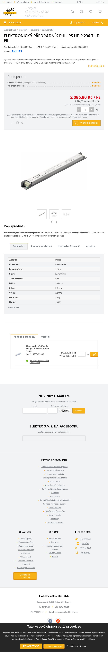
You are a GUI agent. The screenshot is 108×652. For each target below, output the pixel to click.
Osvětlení (35, 30)
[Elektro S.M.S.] (10, 12)
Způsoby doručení (25, 542)
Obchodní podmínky (26, 550)
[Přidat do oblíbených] (12, 123)
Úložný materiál (55, 515)
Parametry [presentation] (19, 246)
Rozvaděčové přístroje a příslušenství (55, 500)
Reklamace (25, 553)
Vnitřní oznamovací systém (55, 547)
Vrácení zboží (25, 557)
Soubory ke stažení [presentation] (41, 246)
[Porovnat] (81, 12)
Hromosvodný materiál (55, 474)
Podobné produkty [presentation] (24, 337)
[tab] (19, 246)
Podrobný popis (95, 66)
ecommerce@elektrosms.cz (66, 612)
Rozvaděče (54, 496)
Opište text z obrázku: (59, 406)
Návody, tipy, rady (41, 2)
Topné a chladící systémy (55, 511)
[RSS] (58, 621)
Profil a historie (55, 538)
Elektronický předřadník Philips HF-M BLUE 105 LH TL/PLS (37, 349)
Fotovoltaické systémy (55, 470)
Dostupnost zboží (26, 546)
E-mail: (34, 406)
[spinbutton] (85, 109)
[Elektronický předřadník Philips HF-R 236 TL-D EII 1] (54, 170)
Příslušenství (47, 30)
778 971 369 (38, 612)
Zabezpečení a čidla (55, 522)
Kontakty (58, 2)
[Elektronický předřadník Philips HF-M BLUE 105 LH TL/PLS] (18, 354)
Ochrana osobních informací (25, 562)
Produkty (15, 23)
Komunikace (55, 481)
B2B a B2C (85, 548)
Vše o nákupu (23, 2)
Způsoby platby (26, 538)
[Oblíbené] (91, 12)
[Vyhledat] (72, 12)
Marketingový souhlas (26, 568)
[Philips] (17, 51)
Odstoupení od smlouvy (25, 576)
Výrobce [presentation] (90, 246)
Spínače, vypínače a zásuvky (54, 504)
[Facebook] (50, 621)
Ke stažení (55, 542)
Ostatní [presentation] (45, 337)
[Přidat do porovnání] (18, 123)
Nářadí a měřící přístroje (55, 485)
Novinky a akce (55, 553)
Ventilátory (55, 519)
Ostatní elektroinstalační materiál (55, 489)
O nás (9, 2)
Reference (85, 539)
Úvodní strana (10, 30)
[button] (91, 109)
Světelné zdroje (55, 507)
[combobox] (80, 2)
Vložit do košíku (89, 122)
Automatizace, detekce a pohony (54, 467)
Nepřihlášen (79, 22)
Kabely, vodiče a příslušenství (55, 478)
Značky (85, 543)
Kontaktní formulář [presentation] (69, 246)
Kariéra (55, 556)
